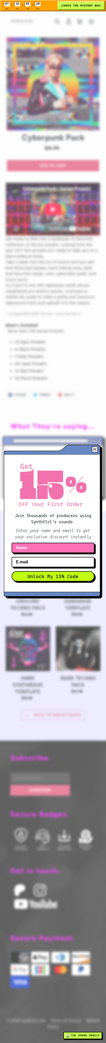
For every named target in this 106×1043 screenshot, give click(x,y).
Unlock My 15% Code (53, 576)
